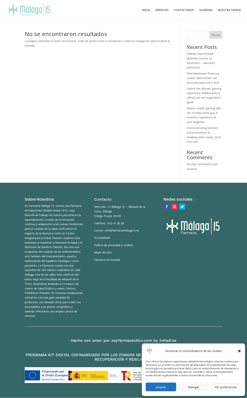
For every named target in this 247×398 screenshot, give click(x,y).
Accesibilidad (102, 238)
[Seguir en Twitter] (182, 207)
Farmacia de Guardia (107, 260)
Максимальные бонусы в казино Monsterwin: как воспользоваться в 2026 (203, 78)
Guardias (206, 10)
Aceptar (161, 387)
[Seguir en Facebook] (167, 207)
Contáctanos (184, 10)
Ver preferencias (226, 387)
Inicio (146, 10)
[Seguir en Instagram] (174, 207)
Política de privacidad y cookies (113, 245)
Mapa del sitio (103, 252)
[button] (239, 351)
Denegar (193, 387)
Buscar (215, 35)
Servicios (162, 10)
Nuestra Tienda (229, 10)
